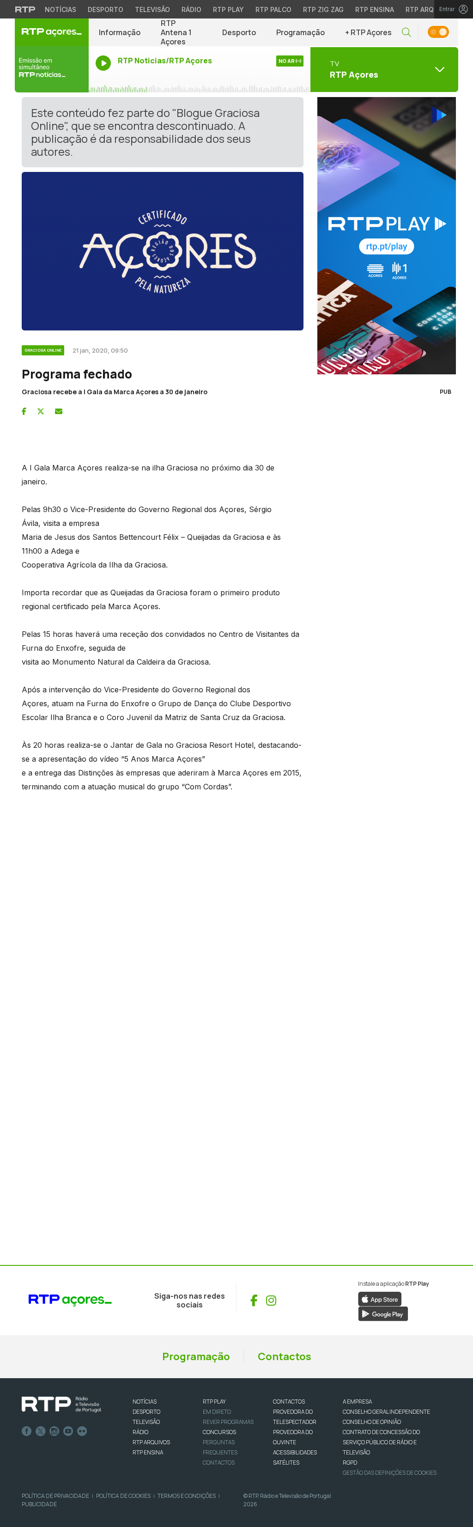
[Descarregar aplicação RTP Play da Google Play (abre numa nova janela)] (383, 1313)
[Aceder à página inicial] (52, 32)
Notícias (60, 9)
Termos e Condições (187, 1496)
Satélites (286, 1462)
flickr (82, 1431)
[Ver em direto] (52, 69)
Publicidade (39, 1504)
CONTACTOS (289, 1401)
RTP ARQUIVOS (151, 1442)
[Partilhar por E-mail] (58, 411)
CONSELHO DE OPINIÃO (372, 1422)
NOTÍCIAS (145, 1401)
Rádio (191, 9)
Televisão (152, 9)
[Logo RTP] (61, 1404)
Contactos (284, 1356)
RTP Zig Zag (323, 9)
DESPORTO (146, 1412)
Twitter (41, 1431)
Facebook (27, 1431)
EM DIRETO (217, 1412)
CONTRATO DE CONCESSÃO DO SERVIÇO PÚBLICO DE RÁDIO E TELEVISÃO (381, 1442)
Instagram (54, 1431)
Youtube (68, 1431)
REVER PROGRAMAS (228, 1422)
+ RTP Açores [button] (368, 32)
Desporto (105, 9)
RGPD (350, 1462)
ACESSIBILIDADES (295, 1452)
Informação (119, 32)
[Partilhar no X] (40, 411)
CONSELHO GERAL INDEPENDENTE (386, 1412)
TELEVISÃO (146, 1422)
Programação (300, 32)
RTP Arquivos (430, 9)
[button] (406, 33)
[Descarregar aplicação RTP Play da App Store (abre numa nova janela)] (380, 1298)
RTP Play (228, 9)
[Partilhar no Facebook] (24, 411)
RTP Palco (273, 9)
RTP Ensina (374, 9)
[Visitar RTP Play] (384, 235)
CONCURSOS (219, 1432)
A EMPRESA (357, 1401)
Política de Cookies (123, 1496)
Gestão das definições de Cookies (390, 1473)
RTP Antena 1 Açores (176, 32)
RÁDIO (140, 1432)
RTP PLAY (214, 1401)
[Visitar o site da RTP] (25, 9)
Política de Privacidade (55, 1496)
